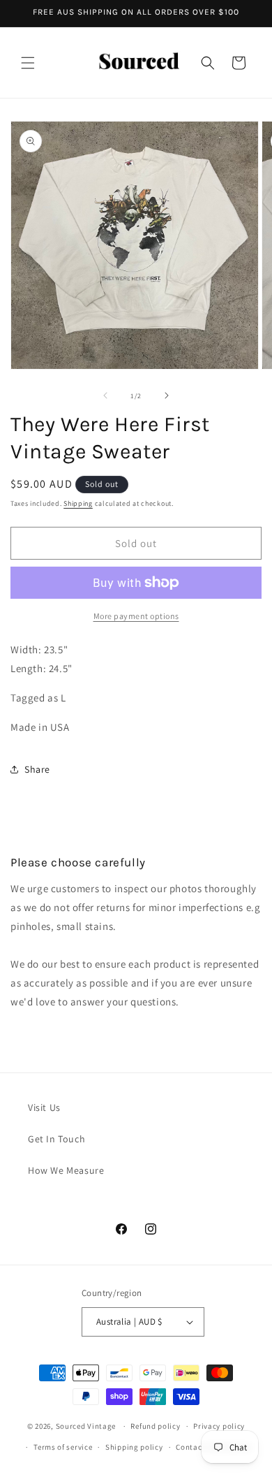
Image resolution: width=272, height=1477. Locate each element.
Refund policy (155, 1426)
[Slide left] (105, 395)
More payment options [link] (136, 616)
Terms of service (62, 1447)
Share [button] (37, 769)
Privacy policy (219, 1426)
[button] (28, 63)
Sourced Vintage (86, 1426)
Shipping (78, 503)
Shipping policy (134, 1447)
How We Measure (66, 1170)
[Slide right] (166, 395)
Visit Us (44, 1107)
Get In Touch (56, 1139)
